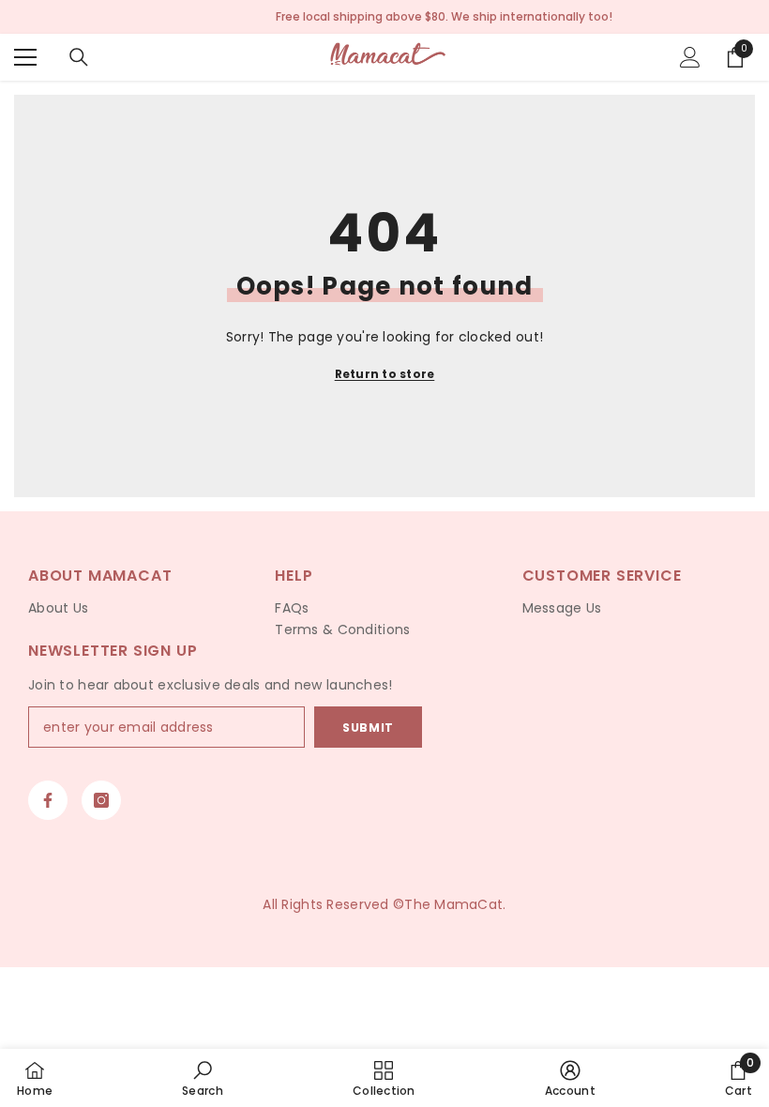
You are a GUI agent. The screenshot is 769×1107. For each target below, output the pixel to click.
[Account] (690, 57)
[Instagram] (101, 800)
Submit (368, 727)
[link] (202, 1078)
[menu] (25, 57)
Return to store (385, 374)
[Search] (79, 57)
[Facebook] (48, 800)
